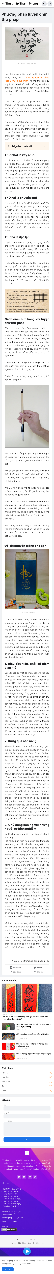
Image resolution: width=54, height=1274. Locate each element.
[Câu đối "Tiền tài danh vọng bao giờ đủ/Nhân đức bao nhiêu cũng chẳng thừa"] (27, 998)
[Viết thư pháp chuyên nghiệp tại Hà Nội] (8, 1036)
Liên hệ (31, 1243)
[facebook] (19, 1177)
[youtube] (30, 1177)
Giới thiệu (22, 1243)
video (27, 1090)
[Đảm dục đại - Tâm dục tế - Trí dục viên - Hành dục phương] (8, 1026)
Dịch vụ (27, 1072)
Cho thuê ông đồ (8, 1214)
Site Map (39, 1243)
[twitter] (24, 1177)
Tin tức (27, 1086)
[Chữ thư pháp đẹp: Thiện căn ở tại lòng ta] (8, 1056)
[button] (3, 3)
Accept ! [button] (8, 1269)
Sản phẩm (27, 1082)
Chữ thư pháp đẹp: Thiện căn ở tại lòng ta (33, 1054)
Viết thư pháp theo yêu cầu (12, 1218)
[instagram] (35, 1177)
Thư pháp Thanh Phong (21, 3)
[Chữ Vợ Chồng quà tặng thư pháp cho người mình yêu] (8, 1046)
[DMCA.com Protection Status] (9, 1230)
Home (13, 1243)
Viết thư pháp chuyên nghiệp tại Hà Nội (32, 1034)
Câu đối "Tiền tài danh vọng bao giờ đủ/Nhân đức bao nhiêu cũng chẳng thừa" (25, 1017)
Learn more (26, 1263)
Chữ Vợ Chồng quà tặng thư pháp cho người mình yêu (32, 1045)
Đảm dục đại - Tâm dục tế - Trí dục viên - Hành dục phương (33, 1025)
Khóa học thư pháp (9, 1221)
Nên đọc (27, 1077)
